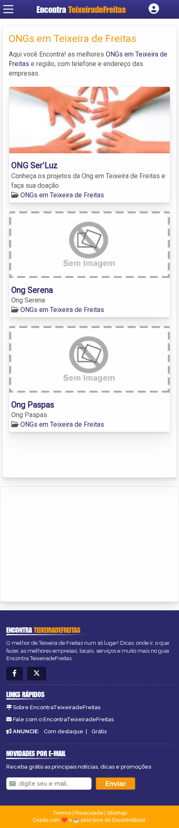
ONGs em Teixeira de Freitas (62, 195)
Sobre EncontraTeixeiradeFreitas (56, 707)
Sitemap (117, 813)
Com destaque (63, 731)
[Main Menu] (8, 9)
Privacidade (89, 813)
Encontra (81, 9)
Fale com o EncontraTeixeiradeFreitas (63, 719)
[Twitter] (36, 674)
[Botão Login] (154, 9)
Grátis (99, 731)
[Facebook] (14, 674)
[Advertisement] (69, 543)
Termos (62, 813)
